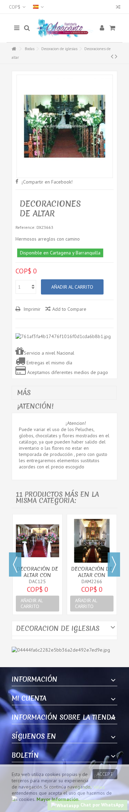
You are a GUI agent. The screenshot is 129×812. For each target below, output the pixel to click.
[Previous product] (112, 56)
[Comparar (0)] (118, 7)
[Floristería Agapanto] (65, 28)
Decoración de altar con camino (37, 575)
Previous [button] (15, 564)
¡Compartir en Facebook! (47, 182)
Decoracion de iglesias (59, 48)
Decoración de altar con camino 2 (91, 575)
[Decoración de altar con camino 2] (92, 540)
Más (24, 392)
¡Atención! (35, 406)
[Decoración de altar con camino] (37, 540)
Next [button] (114, 564)
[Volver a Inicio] (14, 49)
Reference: (25, 227)
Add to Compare (69, 309)
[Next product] (116, 56)
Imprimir (31, 309)
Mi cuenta (29, 698)
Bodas (29, 48)
